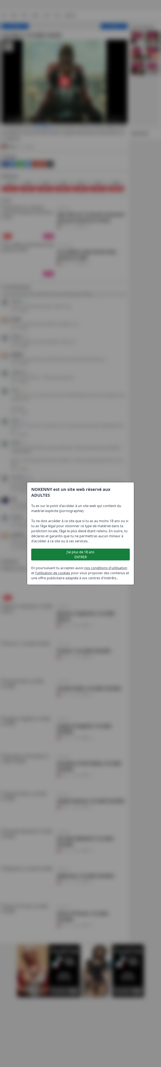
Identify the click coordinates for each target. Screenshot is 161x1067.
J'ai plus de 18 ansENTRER (80, 554)
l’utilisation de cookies (52, 573)
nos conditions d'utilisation (105, 568)
